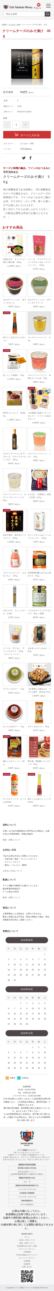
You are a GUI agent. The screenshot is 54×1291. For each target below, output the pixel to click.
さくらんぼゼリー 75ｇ (14, 726)
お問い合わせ (27, 1267)
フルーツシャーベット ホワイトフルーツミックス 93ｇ (14, 497)
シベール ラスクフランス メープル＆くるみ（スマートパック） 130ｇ (39, 262)
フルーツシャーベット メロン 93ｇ (39, 455)
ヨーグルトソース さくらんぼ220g (14, 800)
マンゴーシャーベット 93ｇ (39, 339)
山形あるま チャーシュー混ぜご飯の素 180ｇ (14, 260)
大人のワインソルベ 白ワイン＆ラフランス (39, 301)
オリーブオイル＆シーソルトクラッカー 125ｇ (39, 536)
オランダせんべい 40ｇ (38, 726)
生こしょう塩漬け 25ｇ (14, 375)
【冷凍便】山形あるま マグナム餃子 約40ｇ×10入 (39, 690)
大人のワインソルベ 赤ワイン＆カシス (14, 301)
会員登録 (27, 1261)
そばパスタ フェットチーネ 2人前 (14, 612)
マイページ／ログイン (27, 1258)
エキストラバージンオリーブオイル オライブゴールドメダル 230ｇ (14, 456)
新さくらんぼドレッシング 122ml (39, 800)
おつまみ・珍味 (14, 25)
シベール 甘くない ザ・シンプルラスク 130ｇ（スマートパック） (14, 651)
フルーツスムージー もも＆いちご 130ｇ (14, 574)
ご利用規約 (27, 1252)
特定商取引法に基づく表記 (27, 1246)
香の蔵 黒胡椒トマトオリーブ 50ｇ (39, 762)
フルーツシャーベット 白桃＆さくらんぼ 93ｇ (39, 376)
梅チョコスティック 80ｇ (14, 762)
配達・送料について (11, 840)
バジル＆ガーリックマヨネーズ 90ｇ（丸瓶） (39, 612)
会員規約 (27, 1264)
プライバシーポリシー (27, 1249)
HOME (4, 25)
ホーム (27, 1237)
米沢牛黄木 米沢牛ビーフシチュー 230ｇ (14, 536)
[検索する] (47, 14)
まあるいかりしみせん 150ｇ (39, 649)
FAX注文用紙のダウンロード (27, 1255)
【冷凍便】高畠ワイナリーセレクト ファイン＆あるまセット (39, 416)
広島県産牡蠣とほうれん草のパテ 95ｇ (39, 574)
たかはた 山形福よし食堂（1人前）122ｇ (39, 495)
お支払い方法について (12, 871)
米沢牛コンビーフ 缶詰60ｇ (14, 414)
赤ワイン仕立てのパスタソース (14, 339)
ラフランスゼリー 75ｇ (14, 689)
